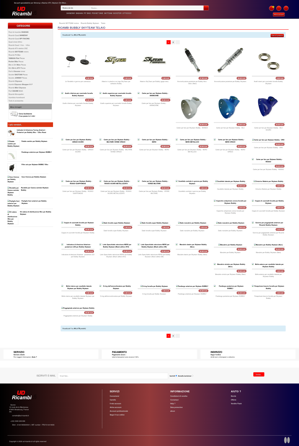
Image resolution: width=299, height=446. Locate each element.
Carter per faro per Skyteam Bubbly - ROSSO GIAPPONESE (77, 192)
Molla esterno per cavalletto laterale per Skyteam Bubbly (268, 275)
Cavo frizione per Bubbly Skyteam (33, 177)
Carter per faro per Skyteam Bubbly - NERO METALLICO (192, 151)
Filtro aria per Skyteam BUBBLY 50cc (34, 164)
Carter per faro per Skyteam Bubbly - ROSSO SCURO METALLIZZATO (116, 192)
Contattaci (174, 400)
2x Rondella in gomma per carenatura (78, 81)
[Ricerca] (206, 7)
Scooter (117, 13)
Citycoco (127, 13)
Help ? (172, 403)
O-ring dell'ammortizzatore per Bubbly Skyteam (116, 296)
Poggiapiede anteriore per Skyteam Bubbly (78, 316)
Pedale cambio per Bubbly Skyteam (34, 141)
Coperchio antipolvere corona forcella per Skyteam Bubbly (230, 212)
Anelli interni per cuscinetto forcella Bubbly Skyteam (268, 82)
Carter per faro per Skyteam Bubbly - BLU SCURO (268, 129)
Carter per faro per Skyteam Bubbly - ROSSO (268, 169)
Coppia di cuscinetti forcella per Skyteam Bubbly (77, 233)
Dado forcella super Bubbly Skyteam (116, 231)
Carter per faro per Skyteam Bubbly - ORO (268, 147)
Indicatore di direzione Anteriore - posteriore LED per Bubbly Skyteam (78, 255)
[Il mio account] (278, 9)
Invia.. (259, 374)
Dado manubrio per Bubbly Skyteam (192, 231)
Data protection (176, 407)
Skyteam (108, 13)
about (172, 411)
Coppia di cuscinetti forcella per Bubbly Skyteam (268, 211)
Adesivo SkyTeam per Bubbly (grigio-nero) (154, 81)
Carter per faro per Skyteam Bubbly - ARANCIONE (154, 104)
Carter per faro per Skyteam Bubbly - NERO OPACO (230, 151)
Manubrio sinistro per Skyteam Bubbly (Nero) (230, 274)
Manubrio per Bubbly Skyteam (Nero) (268, 252)
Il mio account (115, 403)
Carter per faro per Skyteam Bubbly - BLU (230, 128)
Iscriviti (172, 376)
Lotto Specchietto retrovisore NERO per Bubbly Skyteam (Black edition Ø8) (154, 255)
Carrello (113, 400)
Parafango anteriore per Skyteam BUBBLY (36, 152)
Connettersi (114, 396)
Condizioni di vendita (178, 396)
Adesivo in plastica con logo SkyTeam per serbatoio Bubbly (116, 82)
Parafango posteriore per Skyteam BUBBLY (230, 296)
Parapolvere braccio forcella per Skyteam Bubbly (268, 297)
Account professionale (119, 411)
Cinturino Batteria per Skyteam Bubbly (268, 189)
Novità (233, 396)
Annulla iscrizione (184, 376)
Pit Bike (87, 13)
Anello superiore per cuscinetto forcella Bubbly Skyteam (116, 104)
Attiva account (279, 14)
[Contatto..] (286, 9)
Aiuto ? (34, 357)
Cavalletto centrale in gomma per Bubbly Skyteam (192, 192)
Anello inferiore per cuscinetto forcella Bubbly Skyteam (78, 104)
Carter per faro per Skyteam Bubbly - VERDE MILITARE (154, 192)
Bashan (79, 13)
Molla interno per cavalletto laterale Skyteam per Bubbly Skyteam (78, 297)
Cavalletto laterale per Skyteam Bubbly (230, 189)
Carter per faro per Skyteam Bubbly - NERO (154, 150)
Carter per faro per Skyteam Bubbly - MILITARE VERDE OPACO (116, 151)
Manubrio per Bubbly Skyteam (230, 252)
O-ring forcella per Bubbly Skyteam (154, 294)
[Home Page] (57, 23)
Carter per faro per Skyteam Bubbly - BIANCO (192, 128)
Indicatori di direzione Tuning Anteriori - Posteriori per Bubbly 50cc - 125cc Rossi (31, 131)
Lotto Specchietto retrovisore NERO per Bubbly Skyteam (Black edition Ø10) (116, 255)
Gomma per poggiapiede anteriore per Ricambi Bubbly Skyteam (268, 234)
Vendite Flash (236, 403)
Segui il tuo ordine (117, 415)
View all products (277, 35)
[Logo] (23, 11)
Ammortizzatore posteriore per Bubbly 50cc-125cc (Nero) (192, 82)
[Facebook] (285, 440)
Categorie (23, 25)
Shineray (70, 13)
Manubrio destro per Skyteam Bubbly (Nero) (192, 254)
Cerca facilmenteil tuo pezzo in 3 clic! (27, 114)
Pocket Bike (97, 13)
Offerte (233, 400)
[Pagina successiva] (178, 42)
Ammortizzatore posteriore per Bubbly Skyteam (230, 81)
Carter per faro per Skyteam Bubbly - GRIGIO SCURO (77, 151)
